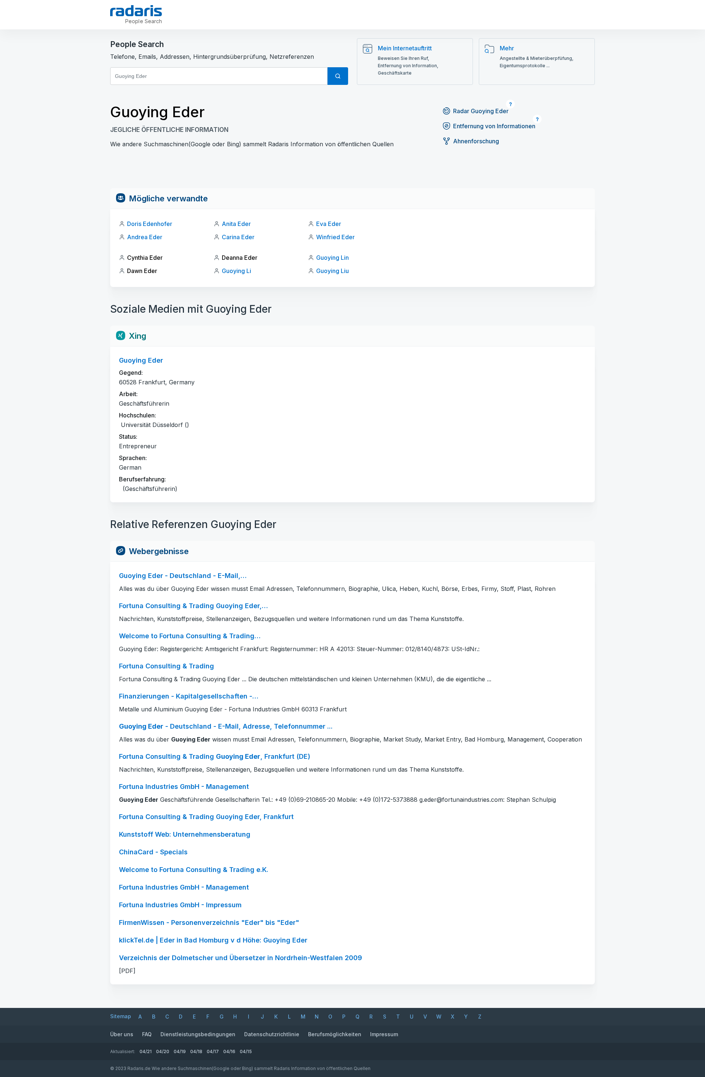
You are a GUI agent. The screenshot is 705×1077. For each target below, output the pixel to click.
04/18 (196, 1051)
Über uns (121, 1034)
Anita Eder (236, 223)
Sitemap (120, 1016)
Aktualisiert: (122, 1051)
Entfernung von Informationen (494, 126)
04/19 (180, 1051)
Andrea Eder (144, 237)
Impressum (384, 1034)
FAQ (147, 1034)
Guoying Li (236, 270)
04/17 (213, 1051)
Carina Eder (238, 237)
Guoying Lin (332, 257)
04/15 (246, 1051)
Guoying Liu (332, 270)
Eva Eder (328, 223)
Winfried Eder (335, 237)
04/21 (146, 1051)
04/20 (162, 1051)
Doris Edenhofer (149, 223)
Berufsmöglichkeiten (334, 1034)
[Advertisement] (352, 171)
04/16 (229, 1051)
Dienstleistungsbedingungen (197, 1034)
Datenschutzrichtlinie (271, 1034)
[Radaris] (136, 10)
